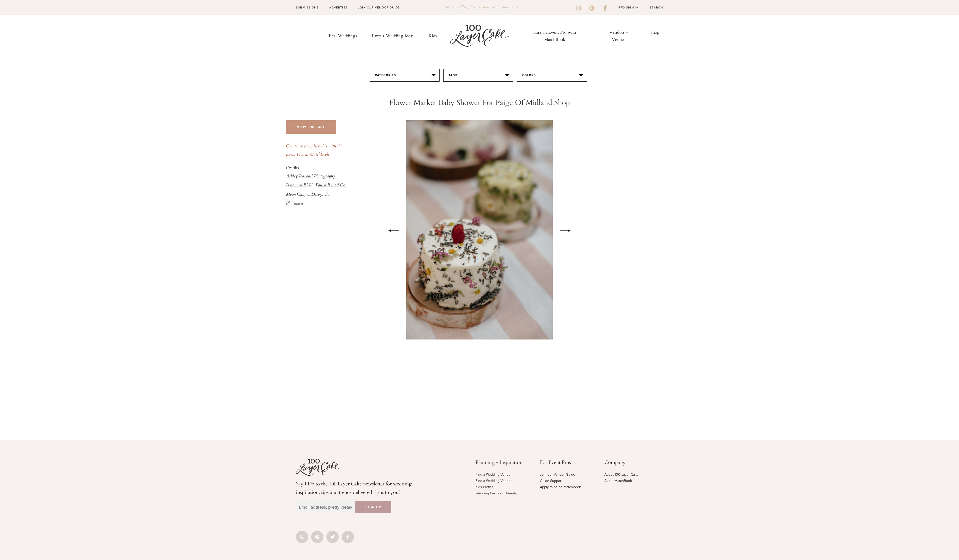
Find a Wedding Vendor (494, 481)
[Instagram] (578, 7)
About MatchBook (618, 481)
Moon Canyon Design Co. (308, 194)
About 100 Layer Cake (621, 474)
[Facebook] (605, 7)
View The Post (311, 127)
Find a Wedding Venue (493, 474)
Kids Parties (484, 487)
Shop (654, 32)
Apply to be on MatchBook (560, 487)
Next (568, 229)
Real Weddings (343, 35)
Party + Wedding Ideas (393, 35)
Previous (391, 229)
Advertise (338, 7)
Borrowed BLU (299, 185)
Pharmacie (295, 203)
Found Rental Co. (331, 185)
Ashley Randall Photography (310, 176)
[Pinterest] (592, 7)
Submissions (307, 7)
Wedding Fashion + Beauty (496, 493)
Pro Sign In (628, 7)
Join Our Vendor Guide (379, 7)
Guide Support (551, 481)
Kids (433, 35)
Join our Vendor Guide (557, 474)
